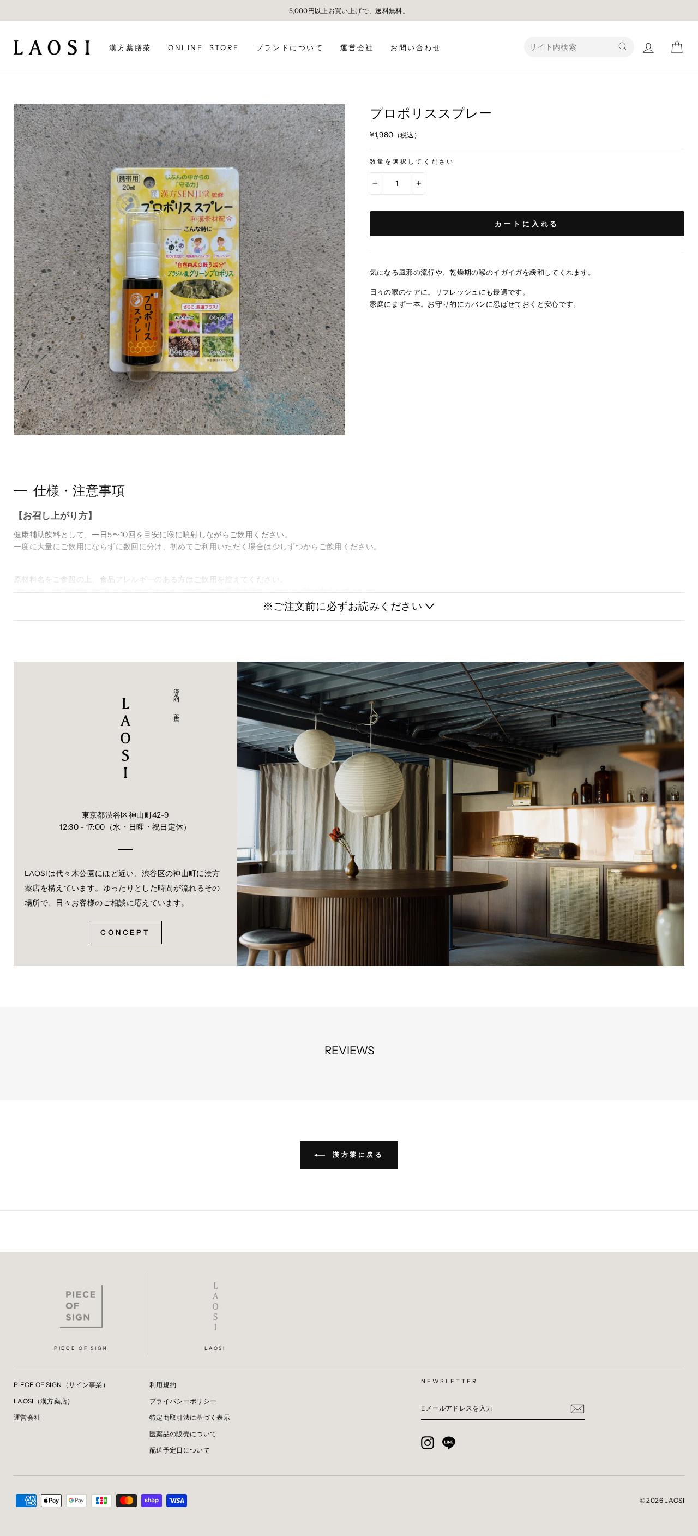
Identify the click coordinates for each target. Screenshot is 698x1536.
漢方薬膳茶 (130, 47)
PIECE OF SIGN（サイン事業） (61, 1385)
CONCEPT (125, 932)
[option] (349, 10)
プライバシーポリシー (183, 1401)
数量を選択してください (412, 161)
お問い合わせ (416, 47)
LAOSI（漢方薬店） (44, 1401)
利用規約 (162, 1385)
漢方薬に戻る (356, 1154)
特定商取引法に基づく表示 (189, 1417)
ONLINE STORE (203, 47)
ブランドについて (290, 47)
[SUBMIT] (577, 1408)
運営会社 (357, 47)
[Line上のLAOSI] (448, 1442)
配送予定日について (179, 1450)
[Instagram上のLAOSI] (427, 1442)
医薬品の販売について (183, 1434)
